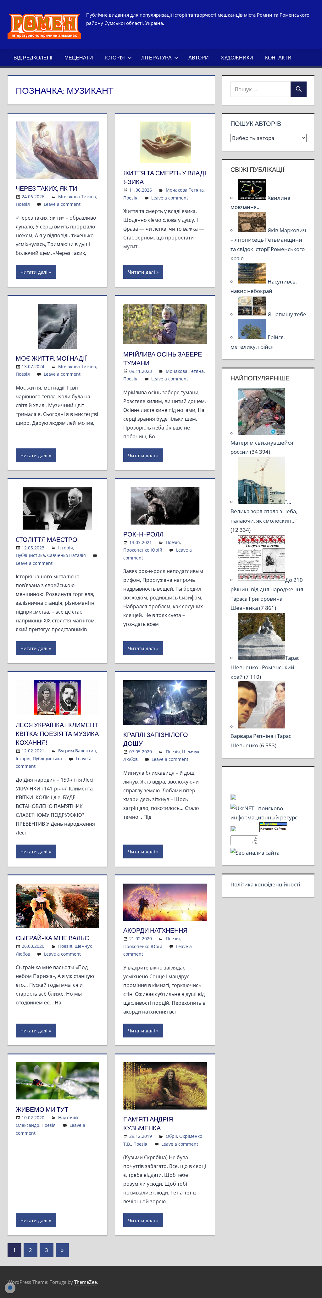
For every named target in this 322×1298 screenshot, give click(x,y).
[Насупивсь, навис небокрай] (253, 281)
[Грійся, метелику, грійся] (253, 337)
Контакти (278, 57)
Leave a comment (62, 204)
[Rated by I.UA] (244, 798)
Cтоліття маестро (46, 539)
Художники (237, 57)
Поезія (23, 204)
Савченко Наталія (66, 555)
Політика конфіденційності (265, 884)
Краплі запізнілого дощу (155, 739)
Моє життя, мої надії (51, 358)
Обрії (171, 1136)
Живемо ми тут (42, 1109)
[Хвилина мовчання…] (253, 197)
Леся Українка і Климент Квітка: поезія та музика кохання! (57, 733)
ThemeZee (85, 1282)
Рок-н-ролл (143, 534)
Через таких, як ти (46, 188)
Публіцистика (30, 555)
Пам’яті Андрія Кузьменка (148, 1123)
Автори (198, 57)
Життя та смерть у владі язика (164, 177)
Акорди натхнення (155, 930)
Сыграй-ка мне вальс (52, 938)
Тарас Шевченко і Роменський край (264, 667)
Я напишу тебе (287, 314)
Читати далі (33, 272)
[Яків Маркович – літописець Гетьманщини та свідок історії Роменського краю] (253, 230)
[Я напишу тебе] (253, 314)
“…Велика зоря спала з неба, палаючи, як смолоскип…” (263, 511)
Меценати (78, 57)
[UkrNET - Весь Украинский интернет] (268, 817)
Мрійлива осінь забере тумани (162, 358)
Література (156, 57)
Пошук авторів (255, 123)
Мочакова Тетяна (77, 196)
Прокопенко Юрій (142, 550)
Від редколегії (33, 57)
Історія (115, 57)
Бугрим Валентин (77, 751)
